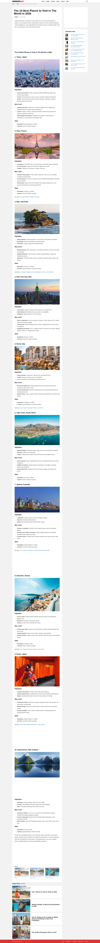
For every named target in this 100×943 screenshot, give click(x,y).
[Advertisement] (37, 38)
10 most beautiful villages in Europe (29, 197)
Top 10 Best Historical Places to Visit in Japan (32, 724)
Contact (86, 941)
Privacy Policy (68, 941)
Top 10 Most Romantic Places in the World (31, 408)
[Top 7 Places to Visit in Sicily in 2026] (22, 872)
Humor (58, 1)
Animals (53, 1)
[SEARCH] (87, 1)
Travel (43, 1)
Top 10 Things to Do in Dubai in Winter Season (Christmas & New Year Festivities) (45, 918)
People (47, 1)
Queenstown (31, 813)
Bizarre (63, 1)
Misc (67, 1)
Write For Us (80, 941)
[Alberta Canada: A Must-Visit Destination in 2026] (52, 872)
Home (63, 941)
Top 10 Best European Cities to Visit (44, 932)
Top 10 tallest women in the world (78, 56)
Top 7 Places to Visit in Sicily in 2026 (44, 892)
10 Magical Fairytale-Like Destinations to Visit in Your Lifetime (36, 272)
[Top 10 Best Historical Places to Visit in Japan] (37, 872)
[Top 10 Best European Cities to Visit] (21, 932)
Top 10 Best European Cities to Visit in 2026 (32, 649)
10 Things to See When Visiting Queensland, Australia (34, 550)
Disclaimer (75, 941)
